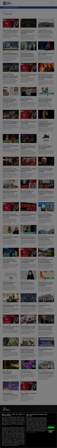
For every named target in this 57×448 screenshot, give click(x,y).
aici (12, 438)
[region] (28, 430)
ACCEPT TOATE (51, 427)
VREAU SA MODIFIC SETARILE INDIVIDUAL (50, 431)
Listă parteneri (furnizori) (31, 432)
